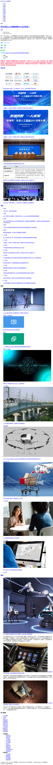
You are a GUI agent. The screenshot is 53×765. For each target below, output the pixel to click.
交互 (4, 15)
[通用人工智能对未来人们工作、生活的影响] (27, 381)
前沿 (4, 13)
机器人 (5, 717)
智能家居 (5, 731)
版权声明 (8, 755)
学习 (4, 3)
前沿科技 (8, 745)
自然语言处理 (9, 749)
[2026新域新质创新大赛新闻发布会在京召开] (24, 161)
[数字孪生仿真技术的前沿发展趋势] (13, 327)
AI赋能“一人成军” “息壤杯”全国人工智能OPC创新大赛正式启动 (18, 136)
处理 (4, 18)
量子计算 (5, 724)
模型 (4, 21)
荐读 (2, 575)
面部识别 (5, 722)
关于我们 (8, 754)
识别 (4, 5)
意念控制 (5, 727)
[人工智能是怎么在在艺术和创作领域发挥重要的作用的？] (13, 344)
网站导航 (8, 759)
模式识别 (8, 736)
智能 (4, 10)
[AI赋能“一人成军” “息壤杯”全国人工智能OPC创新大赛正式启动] (25, 134)
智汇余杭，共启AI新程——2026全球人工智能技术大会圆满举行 (18, 202)
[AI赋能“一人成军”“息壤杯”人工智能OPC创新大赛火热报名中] (27, 105)
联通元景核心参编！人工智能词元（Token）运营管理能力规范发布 (19, 88)
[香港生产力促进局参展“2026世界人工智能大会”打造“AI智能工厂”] (24, 177)
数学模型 (5, 729)
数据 (4, 6)
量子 (4, 9)
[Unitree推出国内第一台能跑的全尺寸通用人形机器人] (24, 310)
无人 (4, 8)
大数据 (7, 738)
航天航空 (8, 751)
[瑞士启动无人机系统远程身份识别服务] (24, 567)
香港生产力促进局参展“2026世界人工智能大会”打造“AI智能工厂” (19, 180)
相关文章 (3, 68)
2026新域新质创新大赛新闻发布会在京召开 (13, 163)
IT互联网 (8, 748)
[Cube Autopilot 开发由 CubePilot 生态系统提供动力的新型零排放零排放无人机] (28, 456)
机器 (4, 12)
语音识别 (5, 725)
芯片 (4, 19)
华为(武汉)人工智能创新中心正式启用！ (15, 27)
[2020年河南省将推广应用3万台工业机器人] (25, 703)
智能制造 (5, 721)
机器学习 (8, 735)
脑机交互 (5, 728)
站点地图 (8, 758)
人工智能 (5, 715)
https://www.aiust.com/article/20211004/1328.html (17, 52)
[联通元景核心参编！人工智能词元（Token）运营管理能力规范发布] (22, 86)
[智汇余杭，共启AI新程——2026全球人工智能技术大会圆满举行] (23, 200)
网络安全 (5, 719)
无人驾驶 (8, 739)
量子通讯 (8, 741)
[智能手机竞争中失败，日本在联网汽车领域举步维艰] (25, 671)
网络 (4, 16)
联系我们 (8, 756)
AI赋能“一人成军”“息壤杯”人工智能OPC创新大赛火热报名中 (18, 108)
